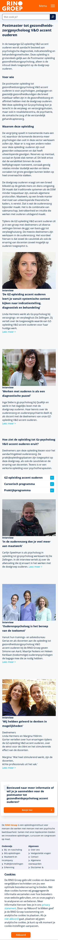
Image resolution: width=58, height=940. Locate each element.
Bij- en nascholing (13, 849)
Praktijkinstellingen (13, 863)
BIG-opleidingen (12, 853)
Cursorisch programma (19, 484)
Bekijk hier (27, 810)
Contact (34, 856)
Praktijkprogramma (17, 490)
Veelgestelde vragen (41, 853)
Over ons (35, 849)
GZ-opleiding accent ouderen (23, 477)
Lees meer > (9, 331)
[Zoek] (53, 17)
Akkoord (21, 934)
